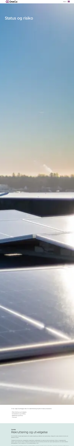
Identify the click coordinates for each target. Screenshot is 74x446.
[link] (68, 1)
